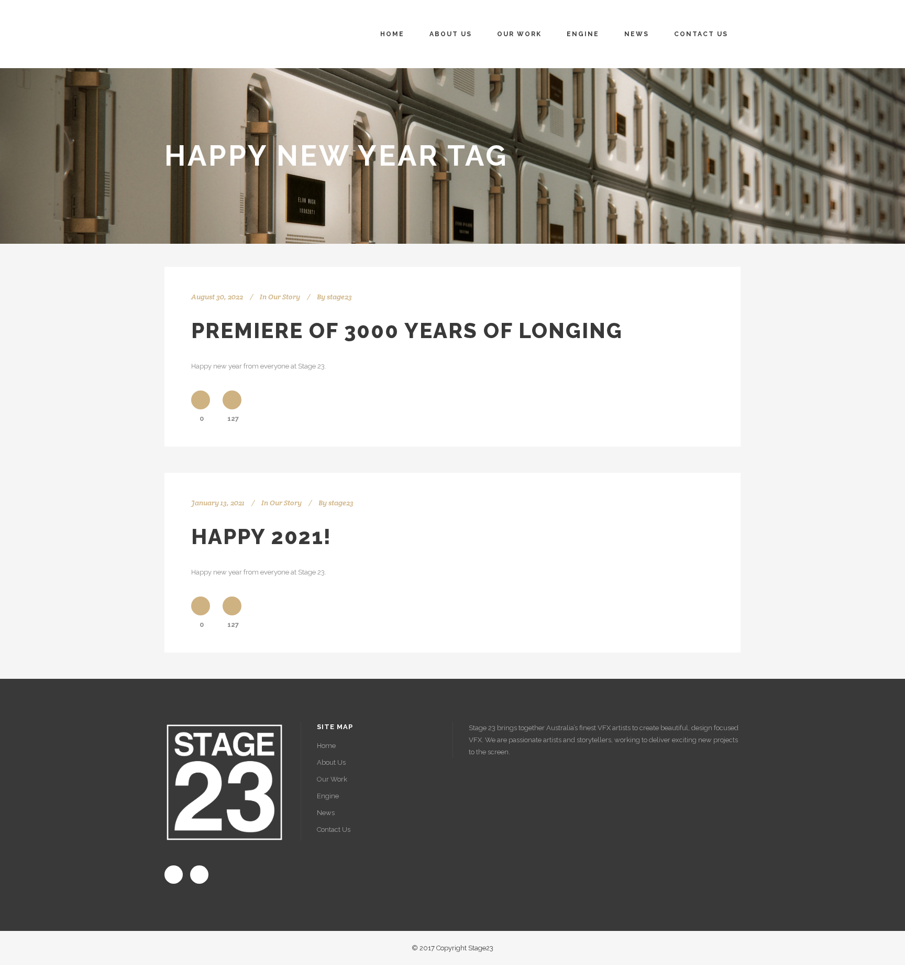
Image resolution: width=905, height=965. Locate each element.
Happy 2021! (261, 536)
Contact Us (333, 829)
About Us (331, 762)
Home (326, 746)
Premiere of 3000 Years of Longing (407, 330)
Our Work (332, 779)
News (326, 813)
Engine (328, 796)
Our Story (284, 296)
